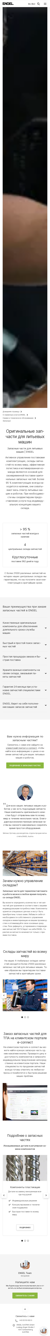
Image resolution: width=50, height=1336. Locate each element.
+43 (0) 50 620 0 (25, 1320)
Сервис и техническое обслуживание (18, 418)
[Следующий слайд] (46, 995)
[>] (25, 1102)
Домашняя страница (11, 412)
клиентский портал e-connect (21, 748)
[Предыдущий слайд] (4, 995)
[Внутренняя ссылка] (25, 1168)
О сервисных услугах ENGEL (14, 415)
